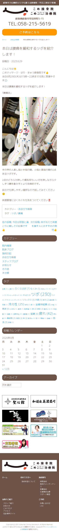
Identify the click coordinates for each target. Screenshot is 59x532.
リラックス (28, 300)
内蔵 (5, 305)
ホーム (4, 477)
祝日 (19, 318)
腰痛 (20, 213)
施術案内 (42, 477)
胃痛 (43, 318)
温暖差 (26, 314)
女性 (54, 305)
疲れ (46, 313)
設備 (50, 318)
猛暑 (35, 313)
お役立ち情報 (25, 209)
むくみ (35, 288)
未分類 (5, 272)
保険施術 (43, 481)
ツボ (13, 213)
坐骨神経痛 (43, 304)
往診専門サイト (9, 513)
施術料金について (28, 481)
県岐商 (11, 318)
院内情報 (6, 245)
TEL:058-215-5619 (29, 24)
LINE (42, 506)
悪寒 (21, 309)
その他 (5, 269)
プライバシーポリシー (49, 527)
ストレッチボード (14, 295)
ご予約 (41, 499)
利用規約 (24, 529)
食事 (11, 322)
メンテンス (16, 300)
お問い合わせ (45, 503)
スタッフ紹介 (8, 503)
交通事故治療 (45, 492)
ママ (8, 300)
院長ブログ (8, 249)
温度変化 (17, 314)
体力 (46, 300)
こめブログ (7, 508)
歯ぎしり (48, 309)
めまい (44, 289)
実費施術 (43, 489)
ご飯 (11, 289)
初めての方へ (25, 477)
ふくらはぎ (22, 288)
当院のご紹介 (7, 499)
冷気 (27, 305)
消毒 (10, 314)
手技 (40, 309)
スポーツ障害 (45, 494)
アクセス (6, 511)
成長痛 (28, 309)
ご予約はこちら (29, 32)
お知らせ (6, 265)
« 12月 (5, 369)
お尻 (5, 289)
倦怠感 (53, 300)
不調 (38, 300)
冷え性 (16, 304)
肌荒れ (31, 318)
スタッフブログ (10, 261)
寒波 (5, 308)
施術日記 (6, 253)
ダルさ (27, 295)
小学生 (13, 309)
